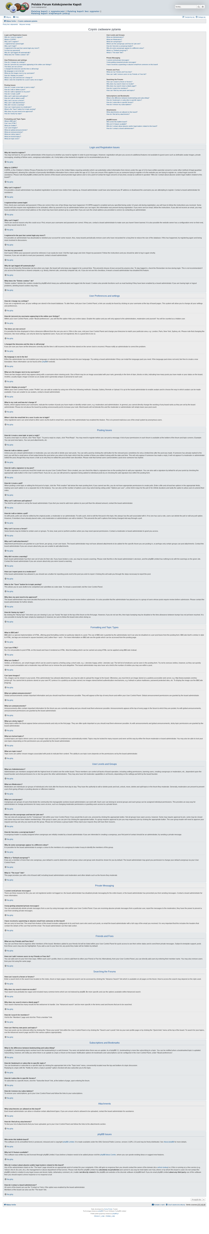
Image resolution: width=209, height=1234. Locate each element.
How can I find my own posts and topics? (120, 90)
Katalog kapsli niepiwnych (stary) (50, 13)
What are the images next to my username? (19, 73)
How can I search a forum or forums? (119, 82)
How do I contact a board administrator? (120, 128)
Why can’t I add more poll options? (16, 96)
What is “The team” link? (114, 52)
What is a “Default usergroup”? (117, 50)
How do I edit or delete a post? (14, 89)
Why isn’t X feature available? (116, 124)
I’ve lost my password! (12, 50)
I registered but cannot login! (14, 44)
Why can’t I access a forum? (14, 100)
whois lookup (163, 1167)
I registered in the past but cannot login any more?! (21, 48)
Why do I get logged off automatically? (17, 52)
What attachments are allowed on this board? (121, 112)
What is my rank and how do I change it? (18, 77)
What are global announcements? (15, 130)
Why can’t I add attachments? (14, 102)
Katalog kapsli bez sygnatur (84, 11)
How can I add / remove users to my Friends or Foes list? (126, 74)
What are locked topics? (12, 136)
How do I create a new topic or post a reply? (19, 87)
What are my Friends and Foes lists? (119, 72)
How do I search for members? (117, 88)
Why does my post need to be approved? (18, 111)
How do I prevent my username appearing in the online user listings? (27, 64)
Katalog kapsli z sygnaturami (48, 11)
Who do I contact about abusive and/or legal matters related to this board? (131, 126)
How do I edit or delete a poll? (14, 98)
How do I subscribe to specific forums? (119, 102)
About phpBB (169, 1142)
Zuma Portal (108, 1209)
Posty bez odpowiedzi (10, 24)
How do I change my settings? (14, 62)
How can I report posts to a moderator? (18, 107)
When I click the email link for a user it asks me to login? (23, 80)
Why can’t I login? (10, 46)
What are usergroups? (114, 41)
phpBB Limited (68, 1142)
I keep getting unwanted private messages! (121, 62)
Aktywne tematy (24, 24)
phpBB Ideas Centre (108, 1155)
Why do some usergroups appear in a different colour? (125, 48)
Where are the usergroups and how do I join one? (123, 44)
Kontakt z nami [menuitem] (159, 1205)
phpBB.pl (115, 1213)
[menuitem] (16, 17)
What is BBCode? (10, 121)
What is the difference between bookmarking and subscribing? (127, 98)
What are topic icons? (11, 138)
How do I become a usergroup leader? (119, 46)
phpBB (44, 362)
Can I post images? (11, 128)
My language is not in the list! (14, 71)
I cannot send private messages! (117, 60)
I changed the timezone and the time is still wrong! (21, 69)
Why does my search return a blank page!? (121, 86)
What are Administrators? (115, 37)
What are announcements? (13, 132)
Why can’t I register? (11, 41)
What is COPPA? (10, 39)
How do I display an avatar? (14, 75)
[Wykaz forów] (17, 7)
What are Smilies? (10, 125)
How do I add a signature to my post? (17, 92)
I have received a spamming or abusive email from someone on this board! (132, 64)
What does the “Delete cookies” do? (16, 55)
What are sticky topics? (12, 134)
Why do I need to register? (13, 37)
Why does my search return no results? (120, 84)
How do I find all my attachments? (118, 114)
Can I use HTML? (10, 123)
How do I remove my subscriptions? (118, 104)
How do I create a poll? (12, 94)
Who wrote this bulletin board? (116, 122)
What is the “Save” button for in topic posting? (20, 109)
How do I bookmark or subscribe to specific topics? (124, 100)
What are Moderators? (114, 39)
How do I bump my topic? (13, 113)
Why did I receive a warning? (14, 105)
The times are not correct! (13, 66)
